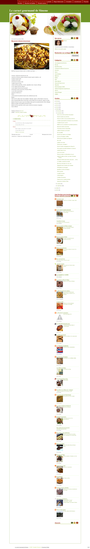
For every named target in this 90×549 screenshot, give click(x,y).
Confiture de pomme (61, 177)
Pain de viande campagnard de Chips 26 (65, 146)
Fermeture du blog (67, 369)
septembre (59, 185)
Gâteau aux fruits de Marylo (69, 281)
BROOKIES (65, 380)
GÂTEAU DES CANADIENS (69, 347)
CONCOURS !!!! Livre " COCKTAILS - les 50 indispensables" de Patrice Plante (70, 501)
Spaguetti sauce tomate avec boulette (65, 165)
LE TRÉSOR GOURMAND (62, 345)
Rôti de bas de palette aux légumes (64, 138)
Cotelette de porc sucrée (62, 122)
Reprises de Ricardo (24, 1)
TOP (88, 547)
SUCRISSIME (59, 476)
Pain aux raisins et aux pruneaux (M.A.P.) (66, 118)
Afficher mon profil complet (60, 49)
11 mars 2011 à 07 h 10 (19, 124)
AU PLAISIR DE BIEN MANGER (64, 210)
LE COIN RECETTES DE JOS (63, 323)
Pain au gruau (60, 171)
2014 (57, 101)
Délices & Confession (62, 248)
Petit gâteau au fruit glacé (62, 167)
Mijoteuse (57, 75)
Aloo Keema (59, 276)
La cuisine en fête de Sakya (63, 279)
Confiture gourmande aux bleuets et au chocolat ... (68, 120)
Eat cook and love (61, 258)
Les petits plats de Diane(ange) (64, 394)
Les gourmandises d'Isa (62, 378)
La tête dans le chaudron (62, 312)
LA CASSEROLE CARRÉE (62, 274)
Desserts (57, 70)
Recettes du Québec (30, 3)
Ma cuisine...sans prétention (63, 432)
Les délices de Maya (61, 367)
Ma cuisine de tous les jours (63, 427)
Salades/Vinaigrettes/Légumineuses (62, 88)
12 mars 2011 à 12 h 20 (19, 130)
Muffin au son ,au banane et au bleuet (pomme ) (67, 124)
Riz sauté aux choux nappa (69, 396)
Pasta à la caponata (67, 467)
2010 (57, 107)
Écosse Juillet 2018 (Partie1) (69, 511)
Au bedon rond (60, 199)
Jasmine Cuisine (60, 263)
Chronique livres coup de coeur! (63, 260)
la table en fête (60, 301)
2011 (57, 105)
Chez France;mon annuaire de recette (41, 1)
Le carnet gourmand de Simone (28, 10)
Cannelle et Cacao (61, 221)
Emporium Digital (45, 547)
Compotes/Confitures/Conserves (62, 68)
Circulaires (69, 1)
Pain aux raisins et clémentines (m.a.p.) (65, 154)
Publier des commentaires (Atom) (24, 136)
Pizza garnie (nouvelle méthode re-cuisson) (66, 148)
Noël (56, 79)
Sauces (56, 90)
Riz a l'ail (59, 140)
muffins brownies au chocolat (63, 130)
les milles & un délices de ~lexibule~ (65, 389)
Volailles (56, 94)
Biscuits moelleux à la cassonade (70, 336)
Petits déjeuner (58, 81)
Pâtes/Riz (57, 84)
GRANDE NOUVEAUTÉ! (61, 429)
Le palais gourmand (61, 334)
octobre (58, 183)
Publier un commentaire (19, 132)
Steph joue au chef (61, 465)
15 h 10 (21, 110)
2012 (57, 103)
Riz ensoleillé (60, 132)
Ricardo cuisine (42, 3)
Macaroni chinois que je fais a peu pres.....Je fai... (67, 159)
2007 (57, 190)
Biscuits (56, 64)
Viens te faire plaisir (61, 509)
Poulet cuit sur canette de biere (63, 179)
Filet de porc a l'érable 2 (62, 144)
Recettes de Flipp (61, 454)
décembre (59, 110)
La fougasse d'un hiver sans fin (63, 222)
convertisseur (77, 1)
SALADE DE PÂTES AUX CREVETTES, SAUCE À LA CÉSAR (69, 293)
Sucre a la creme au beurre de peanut (65, 114)
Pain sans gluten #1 (67, 314)
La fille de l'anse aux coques (63, 290)
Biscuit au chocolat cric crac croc (64, 163)
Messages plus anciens (47, 134)
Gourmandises (58, 74)
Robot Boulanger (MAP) (60, 86)
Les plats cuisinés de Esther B (64, 405)
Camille (14, 121)
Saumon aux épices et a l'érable (64, 134)
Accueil (31, 134)
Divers (56, 72)
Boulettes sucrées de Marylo (63, 169)
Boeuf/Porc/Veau (58, 66)
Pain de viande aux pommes (63, 116)
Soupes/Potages (58, 92)
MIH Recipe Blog (60, 443)
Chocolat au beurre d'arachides (63, 128)
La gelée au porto (61, 173)
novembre (59, 112)
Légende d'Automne (61, 416)
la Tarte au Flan (66, 478)
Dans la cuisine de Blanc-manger (64, 225)
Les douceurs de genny (62, 356)
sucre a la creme (60, 152)
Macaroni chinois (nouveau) (20, 41)
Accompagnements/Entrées (61, 62)
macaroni (17, 112)
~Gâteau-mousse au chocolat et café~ (64, 391)
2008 (57, 188)
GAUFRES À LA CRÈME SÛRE (69, 358)
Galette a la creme (61, 142)
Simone (14, 126)
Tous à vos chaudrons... (62, 498)
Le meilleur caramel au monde (63, 161)
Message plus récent (16, 134)
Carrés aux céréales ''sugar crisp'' (70, 200)
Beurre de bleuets (67, 407)
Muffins (56, 77)
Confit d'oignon (60, 175)
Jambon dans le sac (61, 150)
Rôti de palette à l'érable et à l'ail (70, 456)
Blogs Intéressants (58, 1)
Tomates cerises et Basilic (63, 487)
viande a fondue (23, 112)
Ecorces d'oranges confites (63, 136)
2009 (57, 109)
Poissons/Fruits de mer (60, 83)
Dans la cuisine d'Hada (62, 236)
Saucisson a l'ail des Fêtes (62, 181)
